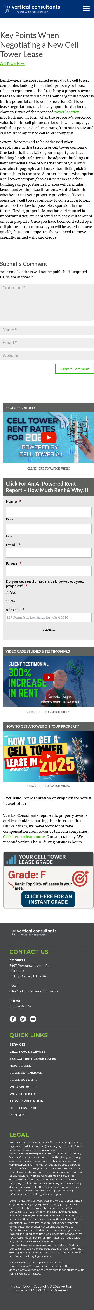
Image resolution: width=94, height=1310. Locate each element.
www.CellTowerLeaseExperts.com (42, 1266)
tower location (67, 112)
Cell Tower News (12, 63)
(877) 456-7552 (20, 1006)
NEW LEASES (20, 1066)
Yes (13, 592)
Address (15, 610)
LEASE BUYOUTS (23, 1080)
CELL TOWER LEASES (27, 1051)
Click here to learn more (24, 837)
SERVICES (17, 1044)
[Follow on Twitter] (22, 1019)
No (12, 601)
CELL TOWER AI (22, 1108)
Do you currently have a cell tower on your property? (45, 583)
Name (13, 501)
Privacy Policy (20, 1286)
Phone (14, 563)
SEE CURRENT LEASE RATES (32, 1058)
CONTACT (17, 1115)
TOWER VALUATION (26, 1101)
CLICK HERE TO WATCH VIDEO (48, 468)
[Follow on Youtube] (33, 1019)
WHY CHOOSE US (24, 1094)
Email (13, 545)
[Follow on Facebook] (12, 1019)
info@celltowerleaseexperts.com (34, 991)
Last (9, 536)
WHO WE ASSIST (23, 1087)
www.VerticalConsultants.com (39, 1269)
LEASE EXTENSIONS (25, 1073)
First (9, 519)
